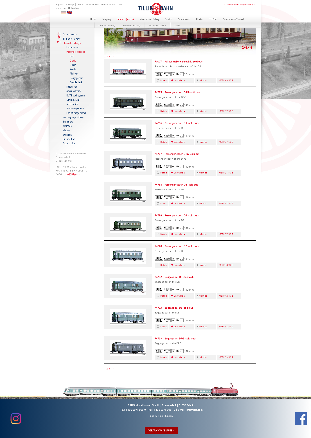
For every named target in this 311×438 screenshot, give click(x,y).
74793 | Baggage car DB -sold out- (174, 307)
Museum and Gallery (149, 19)
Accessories (72, 104)
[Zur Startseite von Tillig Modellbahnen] (155, 8)
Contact (80, 4)
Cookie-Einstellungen (161, 416)
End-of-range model (76, 113)
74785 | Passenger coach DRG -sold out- (177, 92)
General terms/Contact (233, 19)
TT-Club (213, 19)
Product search (70, 34)
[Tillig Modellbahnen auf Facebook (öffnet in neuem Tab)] (301, 418)
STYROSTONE (73, 100)
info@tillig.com (72, 174)
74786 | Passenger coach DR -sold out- (177, 123)
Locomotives (72, 47)
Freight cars (71, 87)
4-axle (73, 69)
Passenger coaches (157, 25)
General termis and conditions (101, 4)
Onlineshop (73, 8)
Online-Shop (69, 139)
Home (93, 19)
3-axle (73, 65)
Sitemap (70, 4)
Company (106, 19)
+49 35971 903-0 (135, 410)
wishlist (203, 80)
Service (168, 19)
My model (67, 126)
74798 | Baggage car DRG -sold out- (175, 338)
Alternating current (75, 108)
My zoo (66, 130)
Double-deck (76, 82)
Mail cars (74, 74)
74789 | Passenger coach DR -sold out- (177, 215)
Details (163, 80)
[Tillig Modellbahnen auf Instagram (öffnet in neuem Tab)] (16, 418)
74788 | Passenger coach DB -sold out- (177, 184)
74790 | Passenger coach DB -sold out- (177, 246)
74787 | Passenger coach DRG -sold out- (177, 154)
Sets (72, 56)
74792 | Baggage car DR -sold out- (174, 277)
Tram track (68, 122)
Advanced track (73, 91)
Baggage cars (76, 78)
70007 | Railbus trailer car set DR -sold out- (179, 61)
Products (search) (125, 19)
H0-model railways (132, 25)
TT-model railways (71, 39)
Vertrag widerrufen (161, 430)
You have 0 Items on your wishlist (239, 4)
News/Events (184, 19)
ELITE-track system (75, 95)
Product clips (69, 143)
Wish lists (67, 135)
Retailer (199, 19)
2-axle (177, 25)
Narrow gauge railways (73, 117)
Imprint (59, 4)
